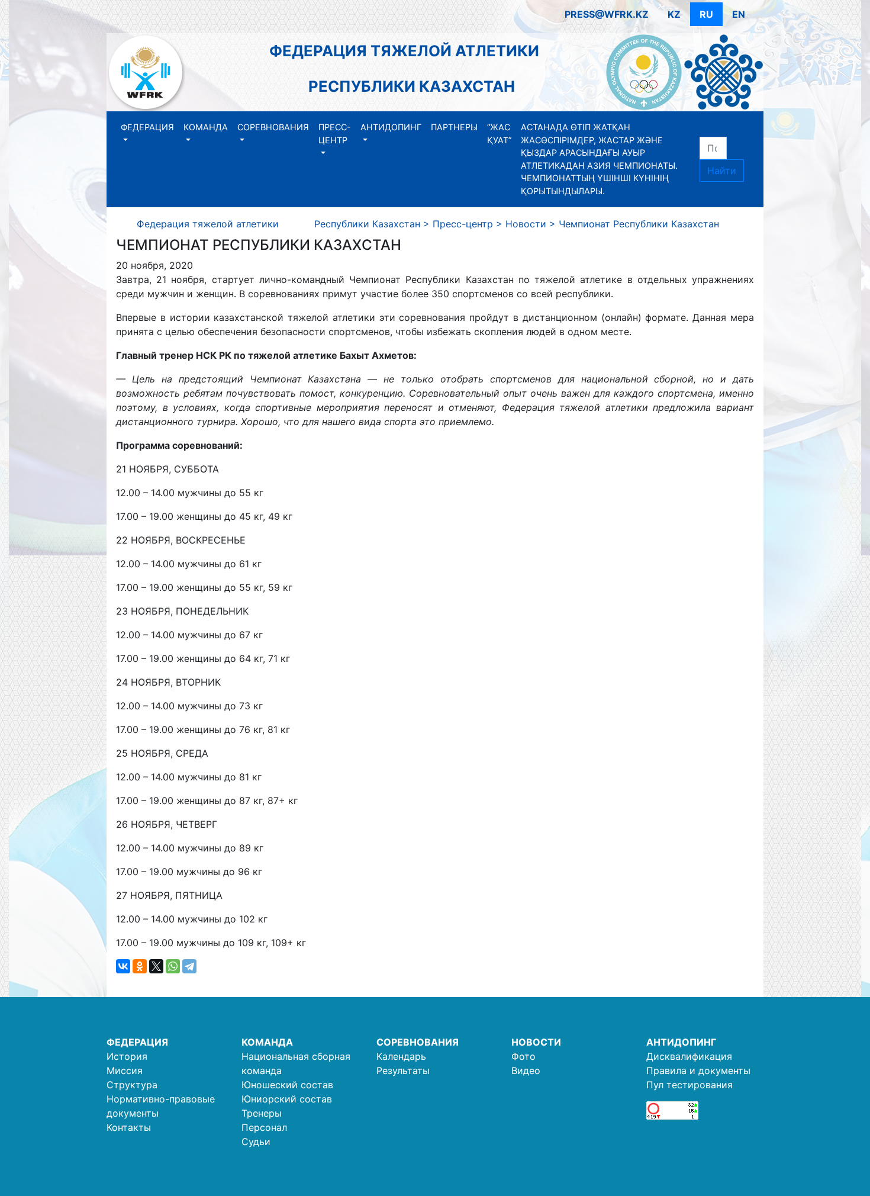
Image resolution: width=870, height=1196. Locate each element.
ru (706, 14)
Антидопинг (390, 127)
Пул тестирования (689, 1085)
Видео (525, 1070)
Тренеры (261, 1113)
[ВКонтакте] (123, 966)
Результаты (403, 1070)
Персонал (264, 1127)
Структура (132, 1085)
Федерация (147, 127)
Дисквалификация (689, 1056)
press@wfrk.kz (607, 14)
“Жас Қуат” (499, 133)
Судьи (255, 1141)
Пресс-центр (334, 133)
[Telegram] (189, 966)
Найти (721, 170)
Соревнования (273, 127)
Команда (205, 127)
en (738, 14)
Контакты (129, 1127)
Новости (536, 1042)
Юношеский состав (287, 1085)
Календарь (401, 1056)
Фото (523, 1056)
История (127, 1056)
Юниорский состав (286, 1099)
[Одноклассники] (140, 966)
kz (674, 14)
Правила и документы (698, 1070)
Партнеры (454, 127)
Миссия (125, 1070)
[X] (156, 966)
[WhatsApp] (173, 966)
